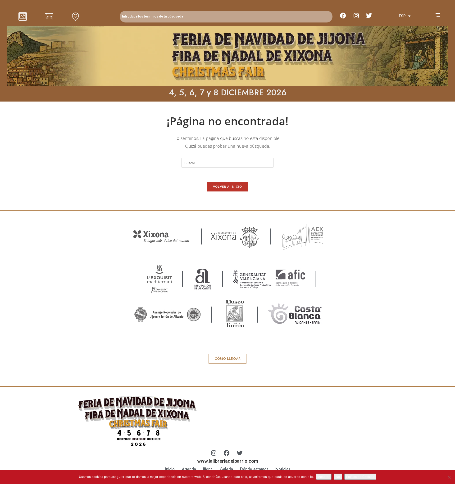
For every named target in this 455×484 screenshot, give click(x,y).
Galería (226, 469)
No (338, 477)
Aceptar (324, 477)
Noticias (282, 469)
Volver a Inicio (227, 186)
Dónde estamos (254, 469)
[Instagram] (356, 15)
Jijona (208, 469)
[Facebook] (343, 15)
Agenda (189, 469)
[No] (449, 477)
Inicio (170, 469)
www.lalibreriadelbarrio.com (227, 461)
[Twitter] (369, 15)
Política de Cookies (360, 477)
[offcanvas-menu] (437, 14)
